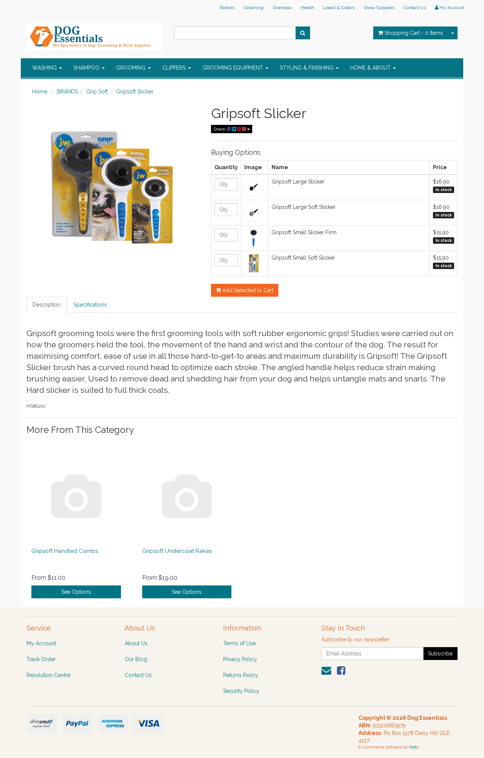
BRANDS (67, 92)
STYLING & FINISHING (307, 68)
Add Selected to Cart (247, 290)
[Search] (302, 32)
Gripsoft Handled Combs (64, 551)
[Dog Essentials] (94, 34)
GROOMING (131, 68)
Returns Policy (240, 675)
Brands (227, 7)
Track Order (41, 659)
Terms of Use (239, 643)
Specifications (90, 305)
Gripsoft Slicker (135, 92)
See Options (76, 592)
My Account (41, 643)
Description (46, 305)
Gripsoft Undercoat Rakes (177, 551)
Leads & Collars (339, 7)
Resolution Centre (48, 675)
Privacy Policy (240, 659)
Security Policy (241, 691)
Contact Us (414, 7)
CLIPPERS (174, 68)
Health (307, 7)
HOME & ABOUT (371, 68)
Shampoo (282, 7)
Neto (414, 747)
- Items (414, 33)
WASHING (45, 68)
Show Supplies (379, 7)
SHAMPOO (87, 68)
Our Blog (136, 659)
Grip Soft (97, 92)
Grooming (254, 7)
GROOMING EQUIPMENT (233, 68)
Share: (220, 129)
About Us (136, 643)
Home (39, 92)
